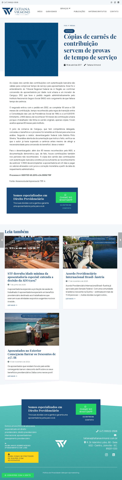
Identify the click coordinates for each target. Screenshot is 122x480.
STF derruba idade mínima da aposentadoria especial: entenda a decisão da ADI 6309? (30, 277)
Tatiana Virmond (94, 65)
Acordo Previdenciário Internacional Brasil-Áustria (85, 275)
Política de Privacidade (52, 473)
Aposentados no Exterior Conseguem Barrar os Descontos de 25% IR (32, 354)
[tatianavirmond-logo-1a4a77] (16, 11)
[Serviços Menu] (59, 11)
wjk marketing (73, 473)
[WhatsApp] (111, 2)
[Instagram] (115, 2)
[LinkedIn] (118, 2)
